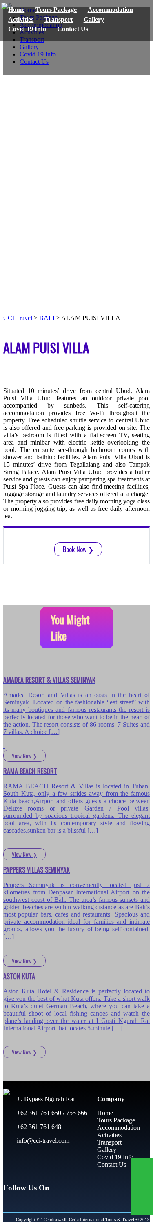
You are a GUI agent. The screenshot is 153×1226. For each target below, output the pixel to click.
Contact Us (72, 28)
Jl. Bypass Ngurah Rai (45, 1098)
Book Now (78, 549)
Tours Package (56, 9)
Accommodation (110, 9)
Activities (20, 19)
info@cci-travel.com (42, 1140)
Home (16, 9)
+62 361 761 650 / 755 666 (51, 1112)
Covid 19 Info (27, 28)
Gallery (94, 19)
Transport (58, 19)
